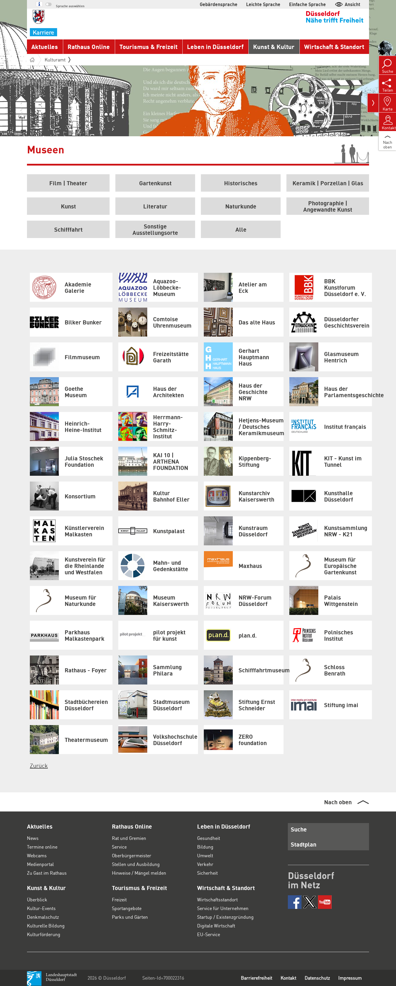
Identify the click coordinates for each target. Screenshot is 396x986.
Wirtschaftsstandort (217, 899)
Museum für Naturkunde (80, 600)
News (33, 838)
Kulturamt (55, 60)
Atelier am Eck (253, 287)
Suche (299, 829)
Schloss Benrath (334, 670)
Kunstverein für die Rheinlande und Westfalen (85, 565)
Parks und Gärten (130, 917)
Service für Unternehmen (222, 908)
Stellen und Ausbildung (136, 864)
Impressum (350, 978)
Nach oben (338, 802)
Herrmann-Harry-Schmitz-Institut (168, 426)
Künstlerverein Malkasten (84, 531)
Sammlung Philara (167, 670)
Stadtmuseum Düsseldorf (171, 705)
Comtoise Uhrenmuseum (172, 322)
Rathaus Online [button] (89, 46)
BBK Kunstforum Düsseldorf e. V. (345, 287)
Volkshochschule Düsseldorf (175, 740)
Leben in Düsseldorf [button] (215, 46)
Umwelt (205, 855)
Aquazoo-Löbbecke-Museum (167, 287)
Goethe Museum (76, 392)
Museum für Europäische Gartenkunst (340, 565)
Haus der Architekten (168, 392)
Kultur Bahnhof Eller (171, 496)
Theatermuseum (86, 739)
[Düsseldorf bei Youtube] (325, 902)
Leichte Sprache (263, 4)
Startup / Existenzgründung (225, 917)
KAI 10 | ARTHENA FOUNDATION (170, 461)
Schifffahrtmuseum (261, 670)
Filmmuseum (82, 357)
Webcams (37, 855)
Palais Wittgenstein (341, 600)
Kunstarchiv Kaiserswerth (256, 496)
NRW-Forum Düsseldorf (255, 600)
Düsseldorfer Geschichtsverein (346, 322)
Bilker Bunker (83, 322)
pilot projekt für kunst (169, 635)
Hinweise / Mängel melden (139, 873)
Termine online (42, 847)
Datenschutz (317, 978)
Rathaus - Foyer (86, 670)
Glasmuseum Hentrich (341, 357)
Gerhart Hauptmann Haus (254, 357)
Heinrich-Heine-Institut (83, 426)
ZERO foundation (253, 740)
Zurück (39, 765)
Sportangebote (126, 908)
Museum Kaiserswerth (171, 600)
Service (119, 847)
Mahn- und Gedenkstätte (170, 566)
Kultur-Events (41, 908)
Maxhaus (250, 565)
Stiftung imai (341, 705)
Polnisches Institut (338, 635)
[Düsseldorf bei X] (310, 902)
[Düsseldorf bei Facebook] (294, 902)
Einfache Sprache (307, 4)
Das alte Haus (257, 322)
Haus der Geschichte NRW (253, 392)
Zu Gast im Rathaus (47, 873)
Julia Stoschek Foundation (84, 461)
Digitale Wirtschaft (216, 926)
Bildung (205, 847)
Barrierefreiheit (256, 978)
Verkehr (205, 864)
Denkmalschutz (43, 917)
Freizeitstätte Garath (171, 357)
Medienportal (40, 864)
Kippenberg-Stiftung (255, 461)
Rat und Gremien (129, 838)
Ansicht (352, 4)
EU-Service (208, 934)
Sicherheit (207, 873)
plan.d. (248, 635)
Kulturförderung (43, 934)
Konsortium (80, 496)
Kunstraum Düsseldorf (253, 531)
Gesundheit (208, 838)
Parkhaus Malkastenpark (84, 635)
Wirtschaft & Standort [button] (334, 46)
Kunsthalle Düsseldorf (338, 496)
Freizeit (119, 899)
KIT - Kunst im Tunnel (343, 461)
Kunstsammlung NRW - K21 (345, 531)
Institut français (345, 426)
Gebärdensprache (218, 4)
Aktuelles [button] (44, 46)
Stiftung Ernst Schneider (257, 705)
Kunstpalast (169, 531)
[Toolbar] (373, 102)
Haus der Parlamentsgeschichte (348, 392)
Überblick (37, 899)
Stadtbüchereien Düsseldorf (86, 705)
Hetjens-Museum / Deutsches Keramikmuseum (261, 426)
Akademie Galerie (78, 287)
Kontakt (288, 978)
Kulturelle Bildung (46, 926)
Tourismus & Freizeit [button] (148, 46)
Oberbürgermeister (131, 855)
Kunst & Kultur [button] (274, 46)
